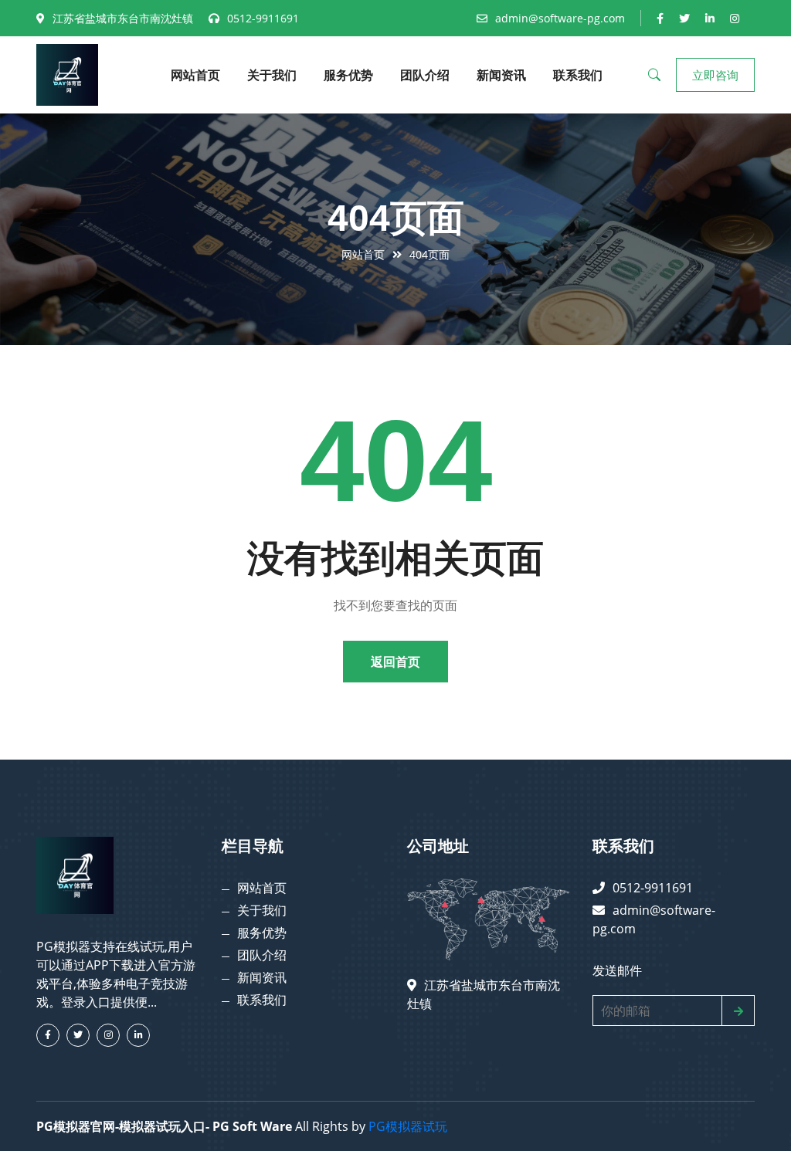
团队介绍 (425, 74)
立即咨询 (715, 75)
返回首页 (395, 661)
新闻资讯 (501, 74)
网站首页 (195, 74)
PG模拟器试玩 (407, 1126)
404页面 (429, 254)
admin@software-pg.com (560, 18)
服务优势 (348, 74)
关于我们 (272, 74)
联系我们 (578, 74)
